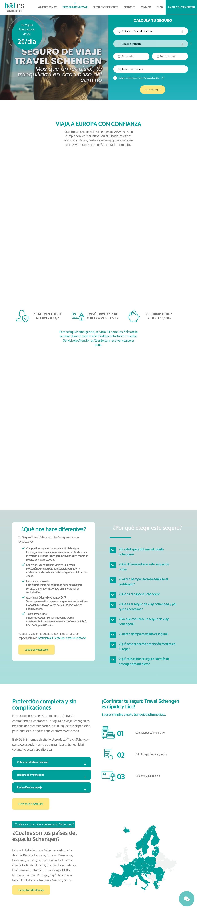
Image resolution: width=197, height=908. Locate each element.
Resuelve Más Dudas (31, 890)
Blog (160, 7)
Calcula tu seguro (153, 89)
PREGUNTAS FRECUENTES (105, 7)
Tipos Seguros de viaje (75, 7)
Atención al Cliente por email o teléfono (62, 638)
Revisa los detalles (30, 804)
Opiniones (129, 7)
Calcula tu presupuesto (36, 649)
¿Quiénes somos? (47, 7)
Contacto (146, 7)
